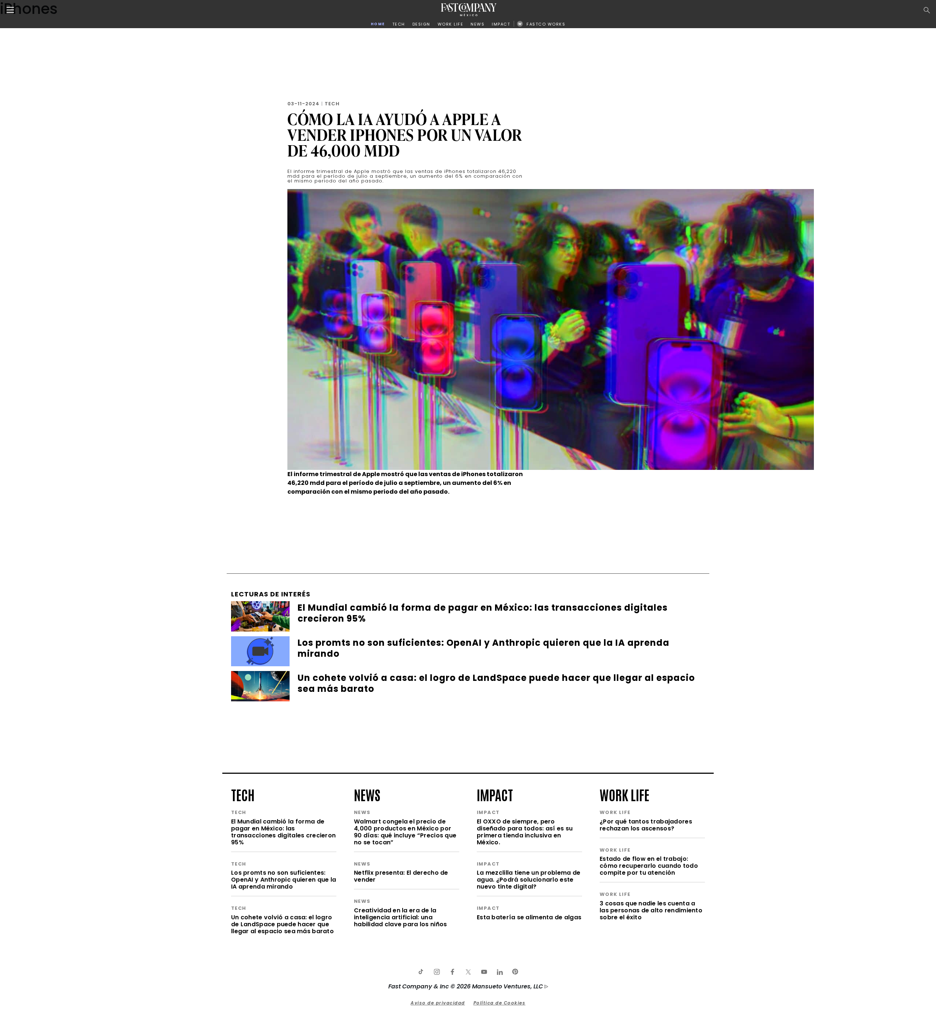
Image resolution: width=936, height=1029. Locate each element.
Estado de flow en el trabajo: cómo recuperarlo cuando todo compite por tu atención (649, 866)
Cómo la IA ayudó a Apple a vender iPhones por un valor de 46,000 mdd (404, 134)
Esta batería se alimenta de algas (529, 917)
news (367, 794)
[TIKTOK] (420, 972)
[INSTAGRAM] (436, 972)
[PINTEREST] (515, 972)
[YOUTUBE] (483, 972)
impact (495, 794)
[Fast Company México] (468, 9)
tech (242, 794)
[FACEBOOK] (452, 972)
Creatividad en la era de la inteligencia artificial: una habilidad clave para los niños (400, 917)
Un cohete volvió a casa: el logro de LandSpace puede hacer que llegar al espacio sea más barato (282, 924)
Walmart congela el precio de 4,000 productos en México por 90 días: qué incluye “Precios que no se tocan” (405, 832)
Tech (332, 103)
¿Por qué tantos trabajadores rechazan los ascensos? (646, 825)
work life (624, 794)
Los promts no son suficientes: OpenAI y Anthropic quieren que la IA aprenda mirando (283, 879)
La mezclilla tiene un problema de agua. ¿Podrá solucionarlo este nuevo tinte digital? (528, 879)
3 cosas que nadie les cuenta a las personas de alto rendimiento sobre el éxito (651, 910)
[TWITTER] (468, 972)
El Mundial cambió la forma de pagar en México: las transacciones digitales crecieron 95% (283, 832)
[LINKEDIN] (499, 972)
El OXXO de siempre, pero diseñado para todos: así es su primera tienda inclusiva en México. (525, 832)
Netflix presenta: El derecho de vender (401, 876)
